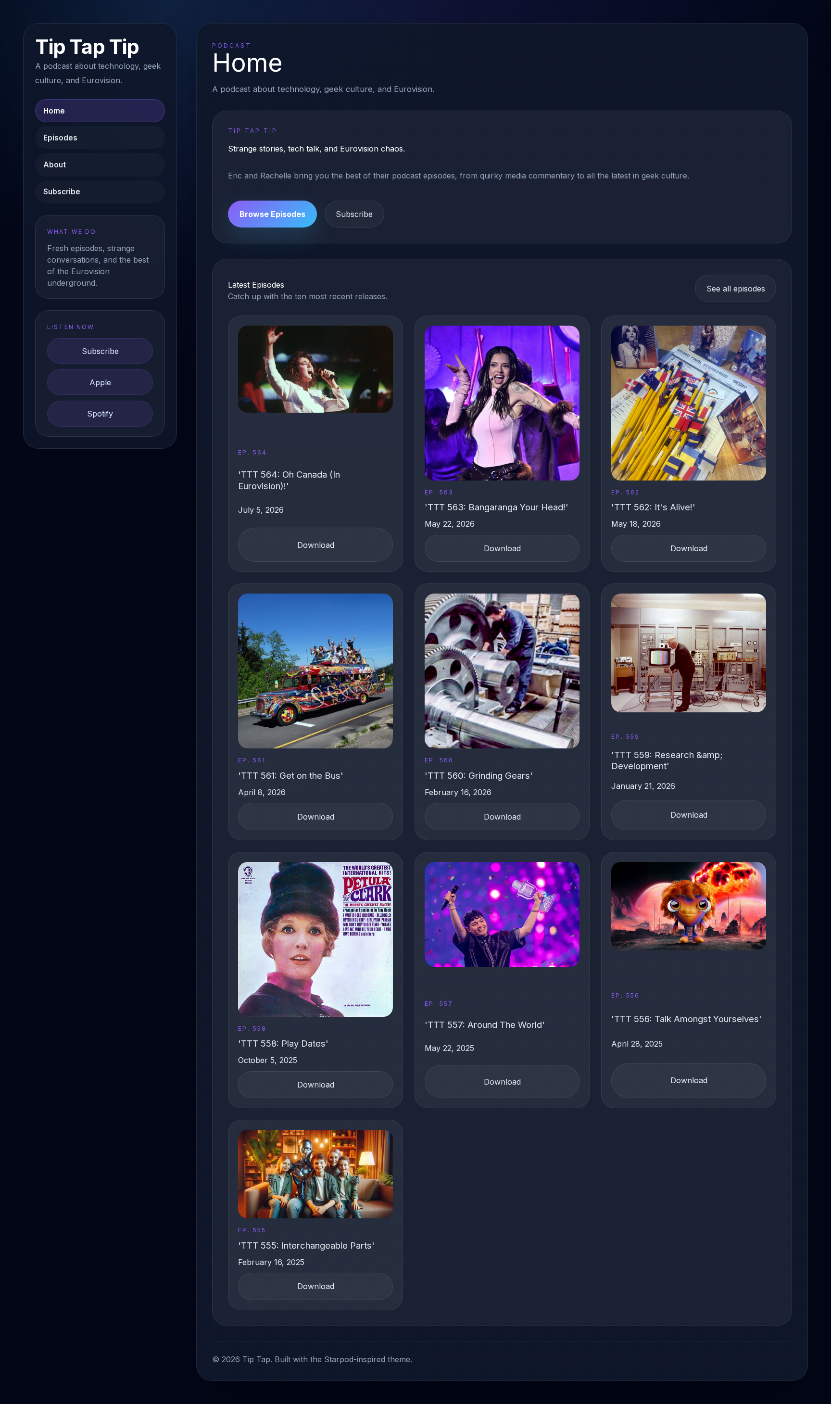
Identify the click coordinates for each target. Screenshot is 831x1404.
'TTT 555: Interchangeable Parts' (306, 1245)
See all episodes (735, 288)
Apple (100, 382)
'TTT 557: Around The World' (485, 1024)
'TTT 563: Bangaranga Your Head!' (496, 507)
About (54, 164)
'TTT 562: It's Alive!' (653, 507)
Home (54, 110)
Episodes (60, 137)
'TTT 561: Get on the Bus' (290, 775)
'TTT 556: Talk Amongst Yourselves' (686, 1018)
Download (315, 545)
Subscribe (61, 191)
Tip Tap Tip (86, 47)
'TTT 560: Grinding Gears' (479, 775)
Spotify (100, 413)
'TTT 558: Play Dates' (283, 1043)
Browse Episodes (272, 214)
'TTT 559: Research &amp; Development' (667, 760)
